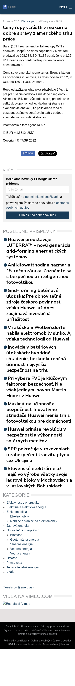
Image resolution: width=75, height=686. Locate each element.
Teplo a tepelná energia (23, 567)
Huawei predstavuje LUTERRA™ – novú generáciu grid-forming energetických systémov (38, 248)
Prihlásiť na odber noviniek (37, 215)
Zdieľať (28, 153)
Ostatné (12, 558)
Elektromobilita (17, 511)
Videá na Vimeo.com (28, 596)
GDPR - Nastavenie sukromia (24, 644)
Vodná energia (20, 553)
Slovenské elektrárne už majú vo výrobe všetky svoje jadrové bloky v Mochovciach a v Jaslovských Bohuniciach (39, 477)
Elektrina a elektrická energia (26, 507)
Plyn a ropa (27, 21)
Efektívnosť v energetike (23, 502)
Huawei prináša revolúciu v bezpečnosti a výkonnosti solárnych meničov (36, 435)
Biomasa (16, 535)
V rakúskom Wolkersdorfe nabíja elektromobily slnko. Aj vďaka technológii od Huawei (39, 333)
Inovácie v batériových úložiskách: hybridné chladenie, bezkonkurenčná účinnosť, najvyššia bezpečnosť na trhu (36, 358)
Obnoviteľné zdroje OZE (23, 530)
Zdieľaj (12, 6)
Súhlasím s (16, 196)
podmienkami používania (42, 196)
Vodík (10, 572)
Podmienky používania (16, 640)
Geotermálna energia (24, 539)
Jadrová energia (18, 525)
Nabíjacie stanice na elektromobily (33, 521)
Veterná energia (21, 548)
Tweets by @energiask (18, 587)
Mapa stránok (50, 644)
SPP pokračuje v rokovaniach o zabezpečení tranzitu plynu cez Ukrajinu (38, 454)
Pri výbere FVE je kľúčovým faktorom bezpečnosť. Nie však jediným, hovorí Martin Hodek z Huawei (36, 387)
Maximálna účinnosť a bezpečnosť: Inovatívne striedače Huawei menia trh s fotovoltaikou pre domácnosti (38, 412)
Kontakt (64, 644)
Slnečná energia (21, 544)
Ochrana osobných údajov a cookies (51, 640)
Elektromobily (19, 516)
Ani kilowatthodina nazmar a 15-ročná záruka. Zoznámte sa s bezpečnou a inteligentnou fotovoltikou (38, 273)
